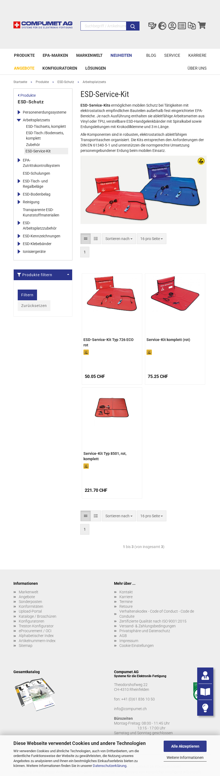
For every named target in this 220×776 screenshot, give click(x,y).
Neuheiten (121, 55)
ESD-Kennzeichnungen (41, 236)
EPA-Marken (55, 55)
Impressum (128, 641)
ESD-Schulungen (36, 173)
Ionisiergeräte (34, 251)
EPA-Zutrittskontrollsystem (41, 163)
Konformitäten (31, 606)
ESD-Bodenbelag (36, 194)
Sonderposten (30, 601)
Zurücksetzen (34, 305)
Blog (151, 55)
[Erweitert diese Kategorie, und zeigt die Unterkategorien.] (19, 112)
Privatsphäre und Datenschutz (144, 631)
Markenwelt (89, 55)
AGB (123, 635)
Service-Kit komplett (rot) (168, 340)
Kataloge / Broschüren (37, 616)
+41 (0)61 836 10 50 (138, 699)
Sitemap (25, 645)
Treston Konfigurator (36, 626)
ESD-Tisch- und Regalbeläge (35, 184)
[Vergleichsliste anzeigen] (192, 26)
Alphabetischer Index (36, 635)
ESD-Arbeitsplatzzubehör (40, 225)
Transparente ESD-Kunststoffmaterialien (41, 212)
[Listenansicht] (95, 238)
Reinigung (31, 202)
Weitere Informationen (185, 757)
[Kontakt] (152, 26)
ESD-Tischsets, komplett (46, 126)
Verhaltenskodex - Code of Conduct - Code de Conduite (156, 613)
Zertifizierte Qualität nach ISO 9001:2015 (152, 621)
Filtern (27, 295)
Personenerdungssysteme (44, 112)
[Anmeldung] (172, 26)
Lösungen (95, 68)
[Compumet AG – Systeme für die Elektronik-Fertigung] (42, 27)
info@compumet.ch (130, 709)
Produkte (24, 55)
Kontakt (126, 592)
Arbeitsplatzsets (36, 120)
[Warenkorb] (202, 26)
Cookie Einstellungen (136, 645)
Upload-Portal (30, 611)
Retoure (126, 606)
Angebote (24, 68)
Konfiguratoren (59, 68)
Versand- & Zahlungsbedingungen (147, 626)
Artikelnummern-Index (37, 641)
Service (172, 55)
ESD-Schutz (31, 101)
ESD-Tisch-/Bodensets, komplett (45, 135)
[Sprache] (162, 26)
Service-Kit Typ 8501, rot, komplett (104, 456)
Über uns (197, 68)
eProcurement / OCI (35, 631)
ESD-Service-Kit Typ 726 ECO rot (108, 342)
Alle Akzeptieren (185, 746)
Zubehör (33, 145)
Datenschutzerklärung (109, 766)
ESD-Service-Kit (38, 151)
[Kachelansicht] (85, 238)
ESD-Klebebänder (37, 244)
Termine (126, 601)
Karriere (197, 55)
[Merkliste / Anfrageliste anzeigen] (182, 26)
